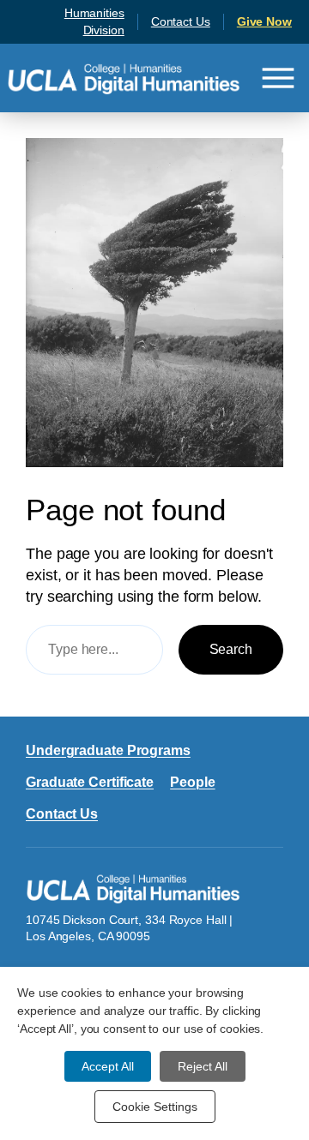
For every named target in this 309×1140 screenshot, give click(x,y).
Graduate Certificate (90, 781)
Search (230, 649)
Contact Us (180, 21)
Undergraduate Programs (108, 750)
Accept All (108, 1066)
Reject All (202, 1066)
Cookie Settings (154, 1106)
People (192, 781)
